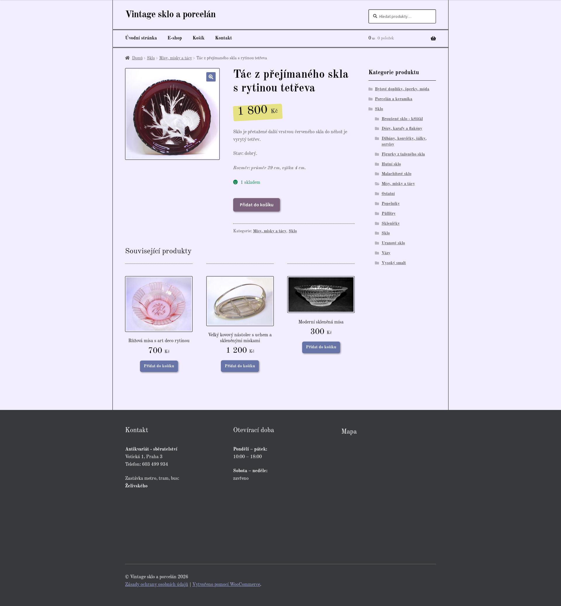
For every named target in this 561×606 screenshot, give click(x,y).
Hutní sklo (391, 164)
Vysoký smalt (394, 263)
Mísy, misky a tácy (175, 58)
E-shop (174, 38)
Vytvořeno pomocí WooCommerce (226, 584)
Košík (199, 38)
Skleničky (391, 223)
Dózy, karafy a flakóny (402, 129)
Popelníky (391, 204)
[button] (211, 77)
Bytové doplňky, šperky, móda (402, 89)
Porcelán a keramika (393, 99)
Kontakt (223, 38)
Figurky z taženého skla (403, 154)
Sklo (151, 58)
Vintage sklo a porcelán (170, 15)
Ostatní (388, 194)
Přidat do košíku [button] (159, 366)
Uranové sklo (393, 243)
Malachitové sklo (396, 174)
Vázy (386, 253)
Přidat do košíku (256, 204)
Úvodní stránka (141, 38)
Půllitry (389, 214)
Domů (137, 58)
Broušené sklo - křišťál (402, 119)
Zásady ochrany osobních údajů (156, 584)
